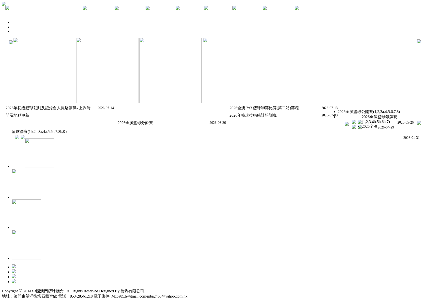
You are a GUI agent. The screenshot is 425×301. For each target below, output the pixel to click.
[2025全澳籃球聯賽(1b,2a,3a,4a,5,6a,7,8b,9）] (15, 138)
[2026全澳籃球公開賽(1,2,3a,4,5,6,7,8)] (352, 122)
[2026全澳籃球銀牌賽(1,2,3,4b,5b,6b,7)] (352, 127)
